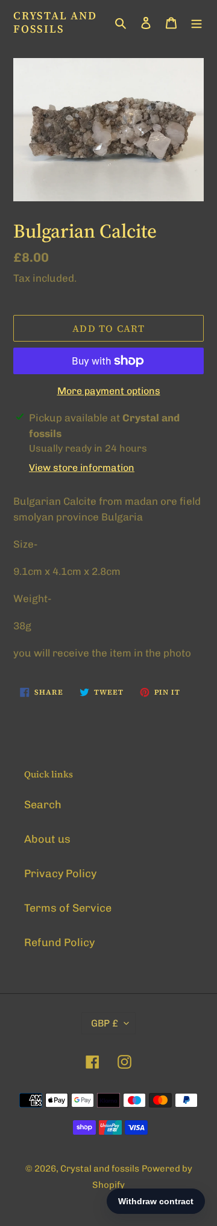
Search (42, 804)
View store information (81, 467)
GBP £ (104, 1023)
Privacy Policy (60, 873)
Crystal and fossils (55, 22)
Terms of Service (68, 908)
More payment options (108, 391)
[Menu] (196, 22)
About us (47, 839)
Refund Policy (59, 942)
